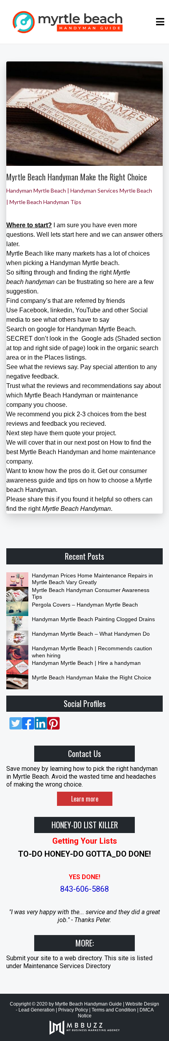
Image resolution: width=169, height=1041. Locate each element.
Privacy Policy (73, 1010)
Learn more (84, 798)
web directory (83, 958)
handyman (40, 281)
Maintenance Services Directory (67, 966)
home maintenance (129, 452)
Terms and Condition (114, 1010)
